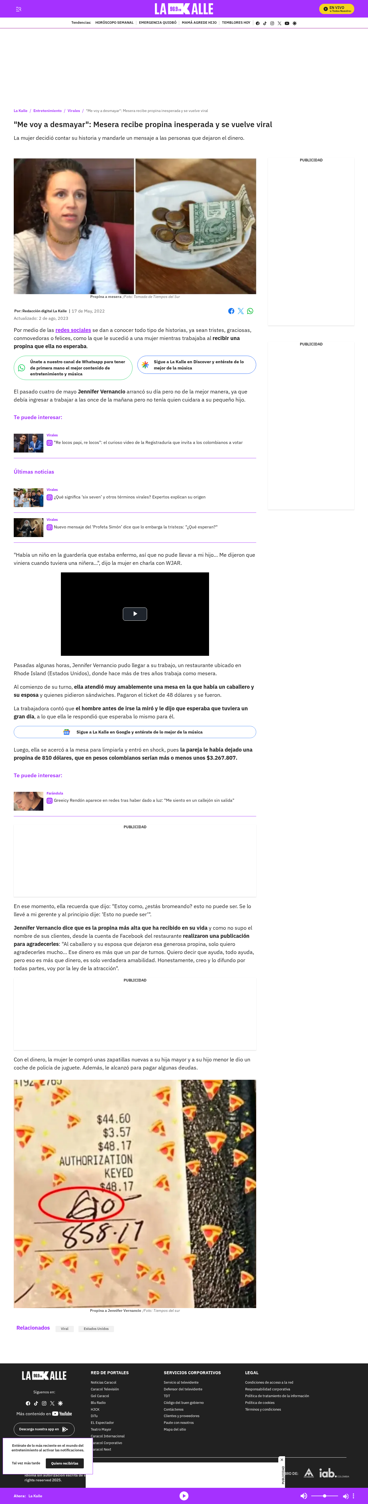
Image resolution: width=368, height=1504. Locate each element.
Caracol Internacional (108, 1436)
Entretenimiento (47, 111)
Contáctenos (173, 1409)
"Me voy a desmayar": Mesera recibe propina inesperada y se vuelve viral (147, 111)
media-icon (184, 1496)
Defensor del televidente (183, 1389)
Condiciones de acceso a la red (269, 1382)
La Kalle (20, 111)
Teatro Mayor (101, 1429)
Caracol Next (101, 1449)
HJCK (95, 1409)
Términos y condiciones (263, 1409)
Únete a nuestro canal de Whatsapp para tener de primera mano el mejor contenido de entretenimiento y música (77, 367)
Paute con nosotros (179, 1423)
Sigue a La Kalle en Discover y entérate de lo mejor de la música (199, 365)
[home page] (184, 8)
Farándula (55, 793)
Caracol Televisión (105, 1389)
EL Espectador (102, 1423)
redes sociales (73, 330)
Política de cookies (260, 1402)
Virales (74, 111)
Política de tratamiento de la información (277, 1396)
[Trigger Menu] (18, 9)
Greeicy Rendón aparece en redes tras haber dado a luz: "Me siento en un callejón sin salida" (144, 800)
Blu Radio (98, 1402)
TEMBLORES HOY (236, 23)
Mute (304, 1496)
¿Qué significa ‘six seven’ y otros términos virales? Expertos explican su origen (130, 497)
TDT (167, 1396)
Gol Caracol (100, 1396)
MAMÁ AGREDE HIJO (199, 23)
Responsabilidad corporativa (267, 1389)
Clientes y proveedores (181, 1416)
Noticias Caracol (103, 1382)
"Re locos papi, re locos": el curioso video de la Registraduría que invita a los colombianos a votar (148, 442)
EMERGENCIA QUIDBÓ (157, 23)
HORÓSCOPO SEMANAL (114, 23)
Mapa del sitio (175, 1429)
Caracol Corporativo (106, 1443)
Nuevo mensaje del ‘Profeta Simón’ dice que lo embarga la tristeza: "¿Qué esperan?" (136, 526)
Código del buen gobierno (184, 1402)
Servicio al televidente (181, 1382)
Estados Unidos (96, 1328)
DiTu (94, 1416)
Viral (64, 1328)
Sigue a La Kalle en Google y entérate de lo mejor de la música (140, 732)
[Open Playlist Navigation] (353, 1496)
